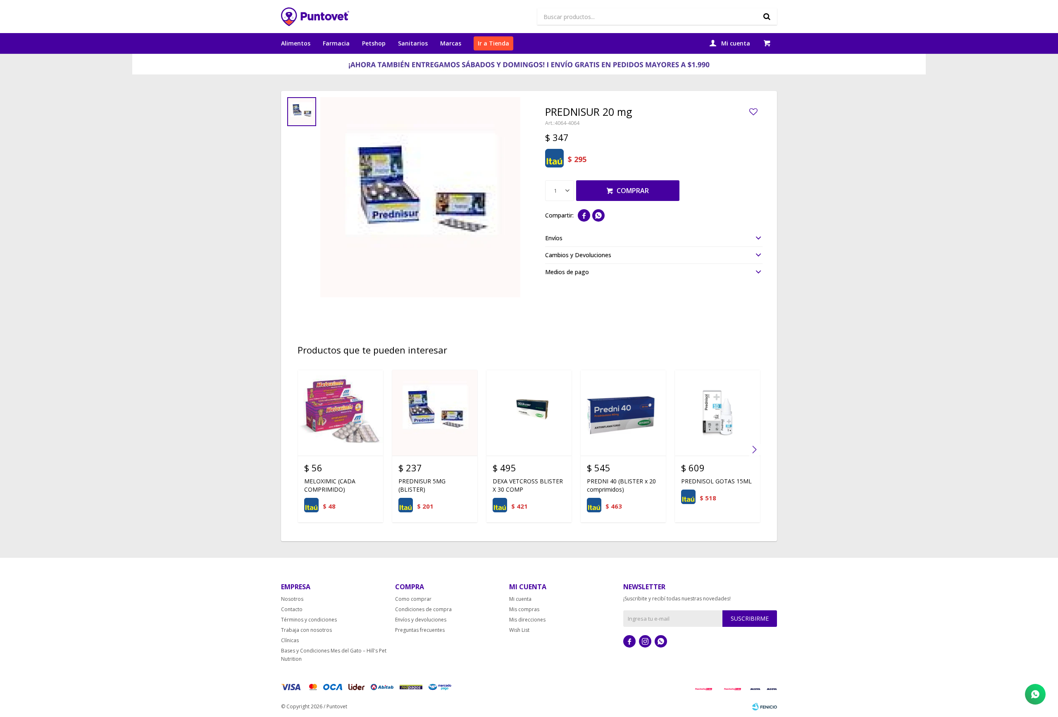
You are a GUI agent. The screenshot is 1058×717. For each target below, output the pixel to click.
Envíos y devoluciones (420, 619)
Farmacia (336, 43)
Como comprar (413, 598)
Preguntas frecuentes (420, 629)
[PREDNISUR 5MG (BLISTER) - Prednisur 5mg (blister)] (435, 413)
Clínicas (290, 640)
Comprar (633, 190)
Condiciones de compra (423, 609)
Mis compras (524, 609)
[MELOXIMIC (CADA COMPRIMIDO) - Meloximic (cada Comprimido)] (341, 413)
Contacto (292, 609)
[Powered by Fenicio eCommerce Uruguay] (764, 706)
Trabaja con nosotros (306, 629)
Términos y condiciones (309, 619)
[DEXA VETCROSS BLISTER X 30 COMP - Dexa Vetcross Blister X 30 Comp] (529, 413)
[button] (766, 16)
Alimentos (295, 43)
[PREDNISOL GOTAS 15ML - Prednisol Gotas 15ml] (717, 413)
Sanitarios (413, 43)
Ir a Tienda (493, 43)
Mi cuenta (520, 598)
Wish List (519, 629)
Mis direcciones (527, 619)
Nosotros (292, 598)
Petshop (374, 43)
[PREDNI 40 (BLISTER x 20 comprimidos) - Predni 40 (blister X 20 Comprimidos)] (623, 413)
